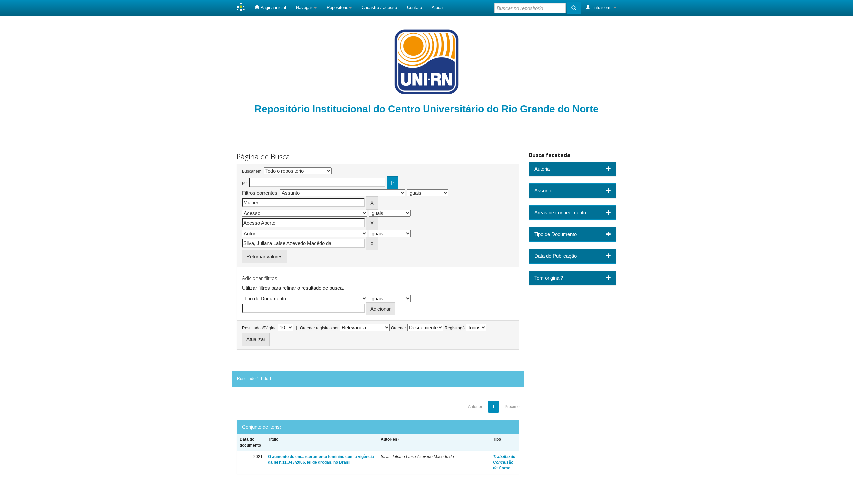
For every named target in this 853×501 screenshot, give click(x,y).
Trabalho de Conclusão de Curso (504, 462)
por (245, 182)
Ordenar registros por (319, 328)
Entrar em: (601, 7)
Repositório (337, 7)
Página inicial (272, 7)
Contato (414, 7)
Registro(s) (455, 328)
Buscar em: (252, 171)
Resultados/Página (259, 328)
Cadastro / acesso (379, 7)
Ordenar (398, 328)
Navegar (304, 7)
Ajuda (437, 7)
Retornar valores (264, 256)
